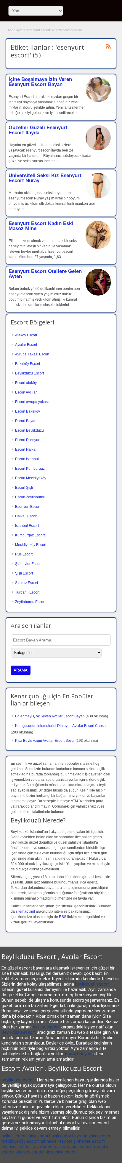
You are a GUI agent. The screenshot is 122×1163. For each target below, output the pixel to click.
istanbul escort (77, 1146)
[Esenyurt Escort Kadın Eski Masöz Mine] (98, 248)
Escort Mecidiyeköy (30, 478)
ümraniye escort (62, 1152)
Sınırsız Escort (26, 583)
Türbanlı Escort (27, 592)
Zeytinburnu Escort (30, 602)
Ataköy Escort (26, 335)
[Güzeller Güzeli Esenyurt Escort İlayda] (98, 149)
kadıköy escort (30, 1152)
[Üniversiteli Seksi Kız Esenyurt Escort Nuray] (98, 197)
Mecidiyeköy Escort (30, 545)
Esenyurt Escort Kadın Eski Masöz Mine (41, 226)
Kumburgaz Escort (30, 535)
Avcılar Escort (26, 345)
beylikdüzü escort (92, 984)
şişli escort (39, 1136)
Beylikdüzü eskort (18, 1032)
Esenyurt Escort (27, 507)
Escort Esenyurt (27, 440)
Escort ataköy (26, 383)
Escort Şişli (24, 488)
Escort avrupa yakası (32, 402)
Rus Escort (24, 554)
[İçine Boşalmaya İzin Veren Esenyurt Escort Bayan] (98, 101)
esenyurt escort (17, 1146)
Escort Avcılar (26, 392)
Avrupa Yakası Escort (32, 354)
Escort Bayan (25, 421)
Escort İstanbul (27, 459)
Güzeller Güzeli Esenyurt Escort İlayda (38, 130)
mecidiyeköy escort (20, 1141)
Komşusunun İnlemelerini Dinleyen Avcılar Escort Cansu (60, 726)
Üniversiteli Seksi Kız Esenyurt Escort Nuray (45, 178)
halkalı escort (14, 1136)
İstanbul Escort (27, 526)
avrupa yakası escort (94, 1136)
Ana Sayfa (15, 30)
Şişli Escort (24, 573)
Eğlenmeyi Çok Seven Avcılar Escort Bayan (50, 716)
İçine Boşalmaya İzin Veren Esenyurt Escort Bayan (40, 82)
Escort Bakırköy (27, 411)
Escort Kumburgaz (30, 468)
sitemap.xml (25, 911)
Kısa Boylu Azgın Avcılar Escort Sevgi (45, 741)
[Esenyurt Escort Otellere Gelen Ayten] (98, 294)
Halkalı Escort (26, 516)
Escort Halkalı (26, 449)
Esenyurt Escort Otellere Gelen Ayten (45, 273)
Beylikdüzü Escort (29, 373)
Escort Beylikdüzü (29, 430)
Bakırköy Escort (27, 364)
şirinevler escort (56, 1141)
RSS (62, 917)
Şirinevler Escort (28, 564)
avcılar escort (46, 1027)
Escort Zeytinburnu (30, 497)
